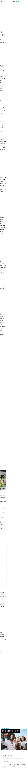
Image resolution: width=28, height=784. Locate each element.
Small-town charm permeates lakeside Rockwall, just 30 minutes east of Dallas (14, 766)
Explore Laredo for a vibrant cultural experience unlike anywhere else (13, 754)
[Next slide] (4, 57)
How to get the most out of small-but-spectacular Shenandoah (14, 760)
